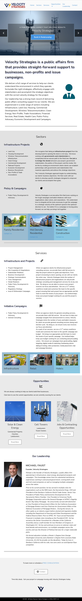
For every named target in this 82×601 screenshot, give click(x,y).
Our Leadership (66, 5)
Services (46, 5)
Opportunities (55, 4)
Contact (74, 5)
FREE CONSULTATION (51, 563)
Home (32, 5)
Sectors (39, 5)
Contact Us (8, 233)
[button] (3, 33)
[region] (41, 33)
